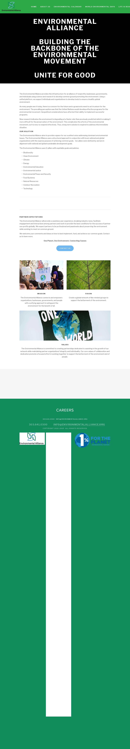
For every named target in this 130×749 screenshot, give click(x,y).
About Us (45, 7)
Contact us (65, 248)
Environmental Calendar (68, 7)
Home (34, 7)
